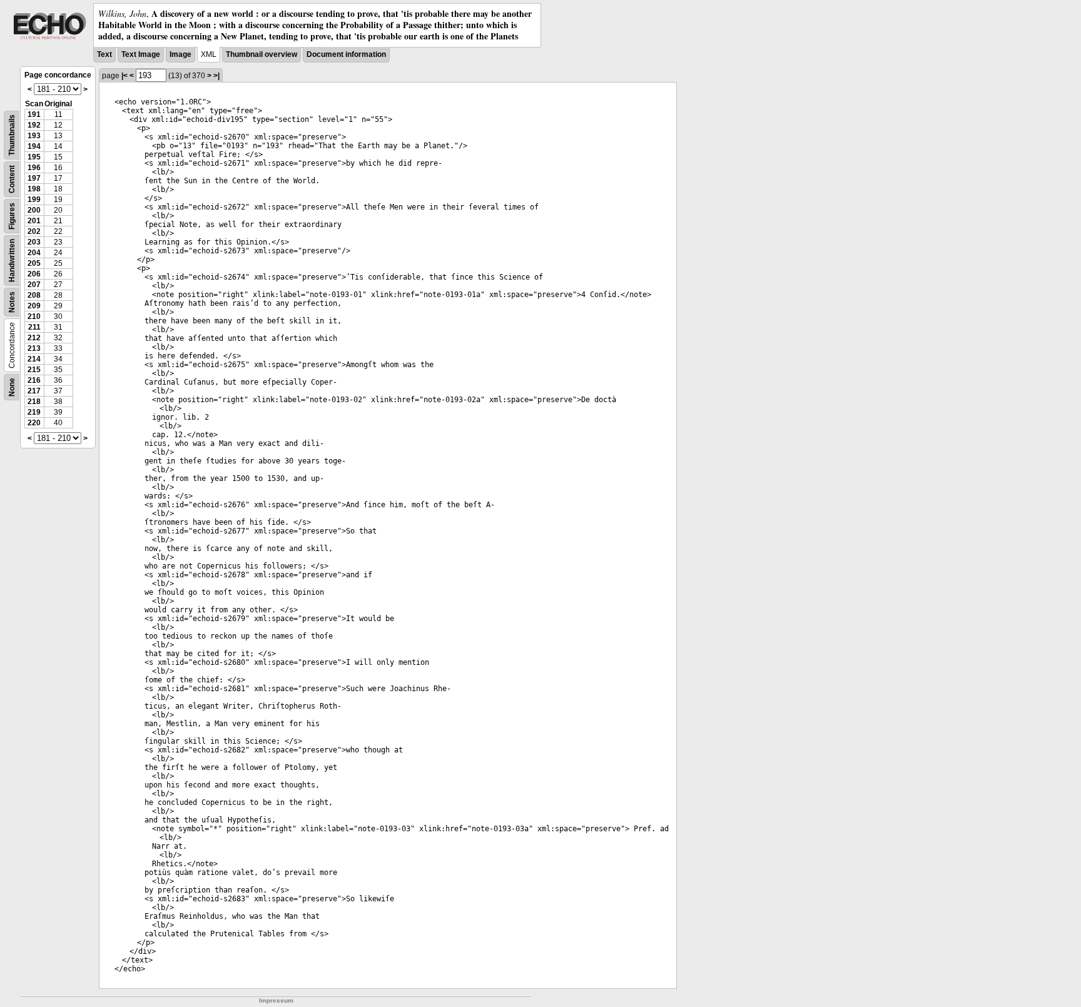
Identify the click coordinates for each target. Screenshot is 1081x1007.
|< (124, 75)
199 (34, 199)
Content (12, 179)
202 (34, 231)
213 (34, 348)
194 (34, 146)
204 (34, 252)
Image (180, 54)
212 (34, 337)
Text (104, 54)
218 (34, 401)
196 (34, 167)
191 (34, 114)
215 (34, 369)
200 (34, 210)
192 (34, 125)
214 (34, 359)
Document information (346, 54)
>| (216, 75)
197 (34, 178)
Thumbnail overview (261, 54)
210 (34, 316)
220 (34, 422)
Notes (12, 302)
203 (34, 242)
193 (34, 135)
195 (34, 157)
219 (34, 412)
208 (34, 295)
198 (34, 189)
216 (34, 380)
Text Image (140, 54)
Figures (12, 216)
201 (34, 220)
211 (34, 327)
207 (34, 284)
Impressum (276, 1000)
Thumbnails (12, 135)
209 (34, 305)
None (12, 387)
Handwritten (12, 260)
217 (34, 391)
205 (34, 263)
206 (34, 274)
